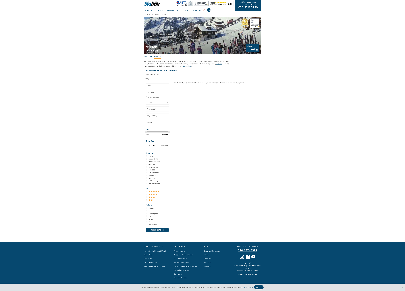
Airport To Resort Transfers (183, 255)
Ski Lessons (178, 274)
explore (219, 64)
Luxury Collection (150, 262)
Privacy (206, 255)
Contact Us (195, 10)
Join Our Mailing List (181, 262)
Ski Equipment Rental (182, 270)
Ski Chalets (148, 255)
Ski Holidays (149, 10)
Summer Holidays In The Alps (154, 266)
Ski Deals (161, 10)
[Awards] (201, 5)
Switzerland (156, 15)
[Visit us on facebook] (248, 257)
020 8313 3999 (248, 7)
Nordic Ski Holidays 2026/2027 (155, 251)
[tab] (148, 56)
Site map (207, 266)
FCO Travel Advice (180, 259)
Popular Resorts (174, 10)
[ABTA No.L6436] (182, 5)
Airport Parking (179, 251)
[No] (402, 287)
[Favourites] (204, 10)
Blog (187, 10)
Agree (259, 287)
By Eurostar (148, 259)
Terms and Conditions (212, 251)
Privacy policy (248, 287)
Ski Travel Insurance (181, 278)
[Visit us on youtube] (253, 257)
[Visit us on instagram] (242, 257)
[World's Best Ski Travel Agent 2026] (191, 5)
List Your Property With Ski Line (185, 266)
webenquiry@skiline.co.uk (247, 274)
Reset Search (157, 230)
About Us (207, 262)
